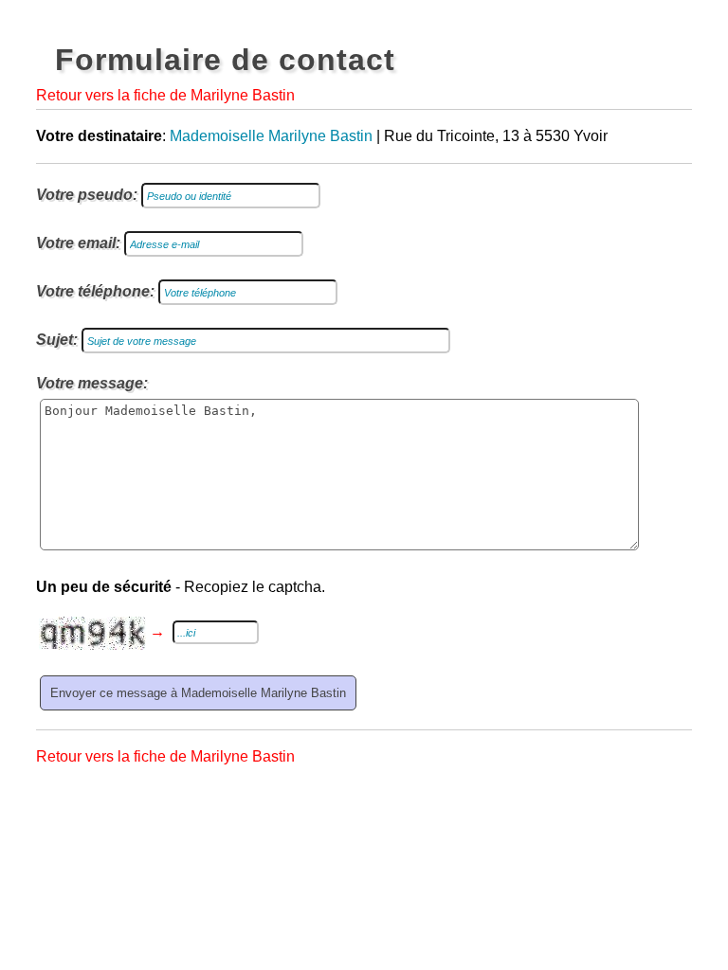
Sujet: (57, 340)
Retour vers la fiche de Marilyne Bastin (165, 95)
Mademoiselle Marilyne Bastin (271, 136)
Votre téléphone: (95, 291)
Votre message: (92, 383)
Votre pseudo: (86, 195)
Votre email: (78, 243)
